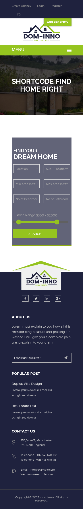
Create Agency (21, 6)
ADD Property (57, 22)
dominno (47, 497)
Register (56, 6)
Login (40, 6)
